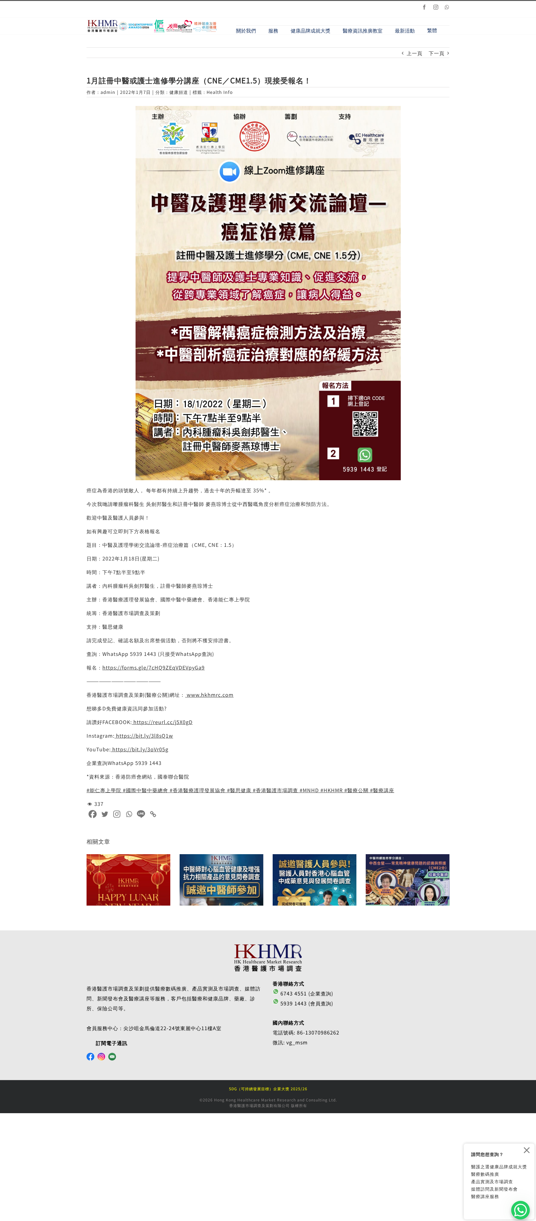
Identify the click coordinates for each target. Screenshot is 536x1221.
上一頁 (414, 53)
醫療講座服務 (485, 1196)
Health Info (220, 92)
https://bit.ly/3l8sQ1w (143, 735)
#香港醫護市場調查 (274, 790)
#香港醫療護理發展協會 (197, 790)
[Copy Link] (153, 814)
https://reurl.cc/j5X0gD (162, 722)
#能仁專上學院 (104, 790)
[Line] (141, 814)
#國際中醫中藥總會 (144, 790)
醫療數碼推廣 (485, 1174)
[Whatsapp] (128, 814)
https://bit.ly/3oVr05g (139, 749)
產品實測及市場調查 (492, 1181)
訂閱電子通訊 (111, 1043)
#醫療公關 (355, 790)
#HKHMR (331, 790)
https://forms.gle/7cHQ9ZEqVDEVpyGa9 (153, 667)
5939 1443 (143, 653)
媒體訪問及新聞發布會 (494, 1189)
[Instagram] (116, 814)
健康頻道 (178, 92)
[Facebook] (92, 814)
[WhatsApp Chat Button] (520, 1210)
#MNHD (308, 790)
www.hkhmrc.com (209, 694)
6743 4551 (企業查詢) (306, 993)
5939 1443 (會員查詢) (306, 1003)
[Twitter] (104, 814)
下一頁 (436, 53)
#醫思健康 (238, 790)
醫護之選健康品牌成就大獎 (499, 1166)
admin (107, 92)
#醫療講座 (381, 790)
